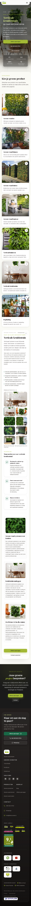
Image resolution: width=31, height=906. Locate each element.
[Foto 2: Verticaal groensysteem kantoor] (21, 411)
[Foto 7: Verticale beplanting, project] (9, 440)
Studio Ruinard (9, 885)
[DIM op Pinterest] (17, 778)
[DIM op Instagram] (9, 778)
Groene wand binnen (9, 792)
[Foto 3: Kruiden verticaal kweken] (9, 421)
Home (4, 12)
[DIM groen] (4, 2)
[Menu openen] (27, 3)
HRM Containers (20, 885)
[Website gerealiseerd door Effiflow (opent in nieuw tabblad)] (11, 899)
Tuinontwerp (7, 763)
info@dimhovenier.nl (11, 815)
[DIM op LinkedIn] (13, 778)
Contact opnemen (15, 655)
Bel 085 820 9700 (15, 46)
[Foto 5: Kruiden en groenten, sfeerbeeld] (9, 430)
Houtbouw (6, 767)
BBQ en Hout (22, 883)
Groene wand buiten (9, 796)
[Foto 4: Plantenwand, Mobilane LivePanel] (21, 421)
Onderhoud (7, 771)
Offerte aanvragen (15, 41)
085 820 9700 (10, 806)
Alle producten (16, 50)
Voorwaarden (12, 893)
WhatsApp (8, 810)
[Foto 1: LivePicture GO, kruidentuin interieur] (9, 411)
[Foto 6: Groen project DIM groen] (21, 430)
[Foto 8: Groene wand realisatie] (21, 440)
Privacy (5, 893)
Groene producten (10, 332)
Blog (17, 788)
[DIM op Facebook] (5, 778)
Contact (15, 700)
